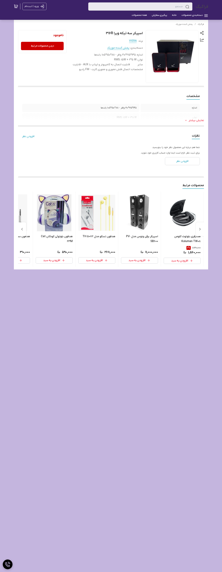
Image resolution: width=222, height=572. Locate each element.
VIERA (133, 41)
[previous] (200, 229)
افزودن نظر (28, 136)
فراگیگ (202, 7)
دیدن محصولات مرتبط (42, 46)
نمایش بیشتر (196, 120)
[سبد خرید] (16, 6)
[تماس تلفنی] (7, 564)
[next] (22, 229)
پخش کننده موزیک (184, 24)
